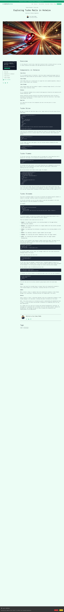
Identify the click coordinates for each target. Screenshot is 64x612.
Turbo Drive (6, 75)
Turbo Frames (7, 77)
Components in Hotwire (9, 73)
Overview (6, 71)
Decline (56, 610)
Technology (26, 327)
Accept (61, 610)
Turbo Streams (7, 79)
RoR (21, 327)
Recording (39, 1)
